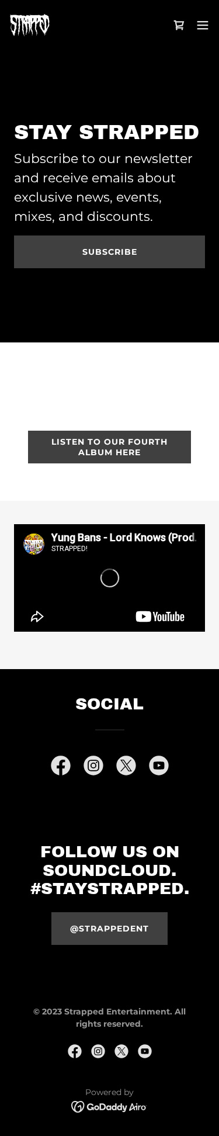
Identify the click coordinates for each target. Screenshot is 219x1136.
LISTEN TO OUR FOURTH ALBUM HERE (109, 447)
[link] (29, 25)
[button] (202, 25)
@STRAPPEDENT (109, 928)
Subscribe (109, 252)
